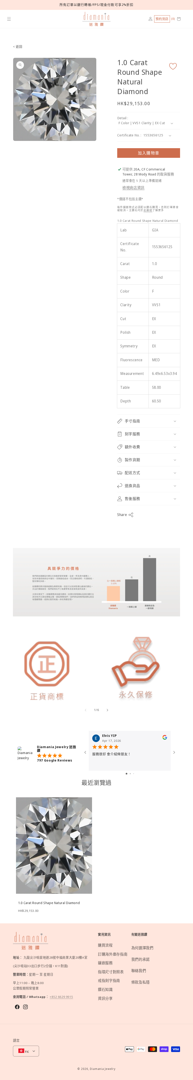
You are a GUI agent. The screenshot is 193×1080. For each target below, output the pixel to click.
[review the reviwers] (164, 738)
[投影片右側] (107, 710)
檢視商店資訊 (133, 187)
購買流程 (105, 945)
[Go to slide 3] (133, 773)
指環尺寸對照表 (111, 971)
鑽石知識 (105, 989)
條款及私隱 (140, 982)
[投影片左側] (85, 710)
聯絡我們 (138, 970)
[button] (9, 19)
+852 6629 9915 (61, 997)
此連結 (148, 210)
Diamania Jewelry (102, 1069)
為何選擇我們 (142, 947)
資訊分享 (105, 998)
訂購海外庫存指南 (112, 954)
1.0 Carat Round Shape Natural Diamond (49, 903)
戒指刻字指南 (109, 980)
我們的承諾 (140, 959)
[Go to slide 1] (126, 773)
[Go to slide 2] (130, 773)
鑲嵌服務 (105, 963)
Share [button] (122, 514)
